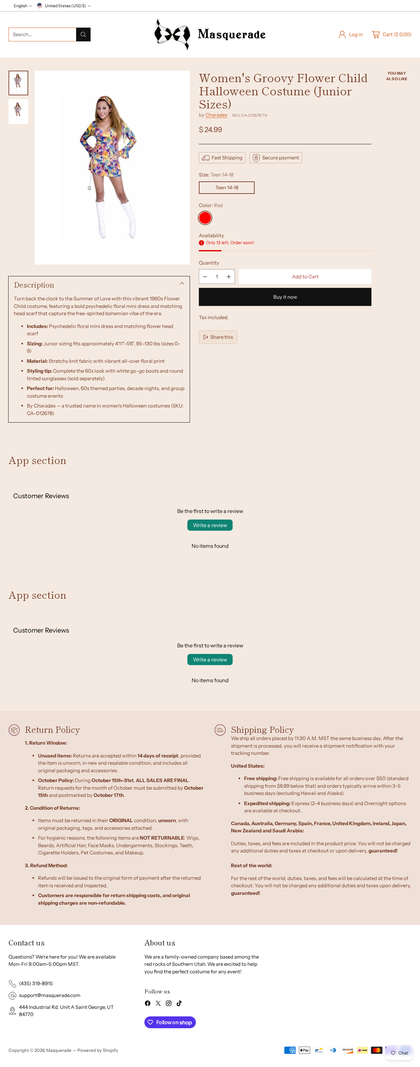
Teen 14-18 (227, 188)
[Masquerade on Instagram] (169, 1004)
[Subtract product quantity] (205, 277)
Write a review (210, 525)
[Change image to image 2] (18, 111)
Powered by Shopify (97, 1050)
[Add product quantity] (229, 277)
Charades (216, 115)
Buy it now (285, 297)
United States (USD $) (65, 5)
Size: (216, 175)
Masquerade (59, 1050)
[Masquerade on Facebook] (148, 1004)
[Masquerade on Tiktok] (179, 1004)
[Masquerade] (210, 34)
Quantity (209, 263)
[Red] (205, 218)
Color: (211, 205)
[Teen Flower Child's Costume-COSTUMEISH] (112, 168)
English (20, 5)
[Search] (83, 34)
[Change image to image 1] (18, 83)
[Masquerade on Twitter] (158, 1004)
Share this (221, 337)
